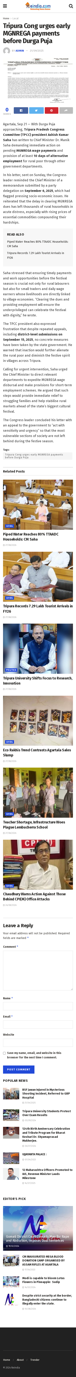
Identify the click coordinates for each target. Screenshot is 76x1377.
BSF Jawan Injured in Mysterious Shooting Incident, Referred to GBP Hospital (46, 1093)
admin (20, 50)
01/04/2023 (30, 1159)
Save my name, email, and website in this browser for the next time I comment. (34, 1055)
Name (8, 998)
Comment (10, 947)
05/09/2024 (30, 1120)
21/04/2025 (29, 1103)
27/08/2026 (10, 545)
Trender (35, 1359)
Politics (11, 670)
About (20, 1359)
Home (6, 18)
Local (15, 18)
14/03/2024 (29, 1287)
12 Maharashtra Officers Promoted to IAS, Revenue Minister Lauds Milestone (47, 1174)
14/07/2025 (29, 1183)
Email (8, 1016)
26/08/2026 (10, 905)
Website (8, 1034)
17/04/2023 (29, 1270)
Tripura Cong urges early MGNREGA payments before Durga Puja (34, 456)
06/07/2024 (30, 1146)
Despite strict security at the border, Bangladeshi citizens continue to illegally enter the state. (47, 1299)
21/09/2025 (37, 50)
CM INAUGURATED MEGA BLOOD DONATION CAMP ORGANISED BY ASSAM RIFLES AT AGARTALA (43, 1260)
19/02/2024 (13, 1246)
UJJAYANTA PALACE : (34, 1154)
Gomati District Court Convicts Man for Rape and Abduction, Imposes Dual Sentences (37, 1239)
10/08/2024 (30, 1309)
